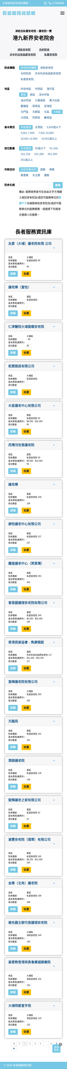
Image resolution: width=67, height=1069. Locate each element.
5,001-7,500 (27, 133)
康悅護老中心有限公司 (24, 524)
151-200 (39, 154)
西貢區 (36, 117)
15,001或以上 (49, 138)
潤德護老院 (16, 760)
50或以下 (40, 148)
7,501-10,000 (46, 133)
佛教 (51, 169)
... (46, 1043)
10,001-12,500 (29, 138)
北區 (46, 111)
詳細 (13, 273)
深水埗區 (44, 94)
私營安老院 (50, 54)
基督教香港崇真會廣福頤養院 (29, 962)
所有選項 (26, 127)
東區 (23, 94)
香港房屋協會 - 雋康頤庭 (26, 642)
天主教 (36, 175)
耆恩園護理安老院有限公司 (27, 603)
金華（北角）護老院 (23, 883)
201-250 (52, 154)
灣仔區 (50, 88)
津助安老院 (24, 49)
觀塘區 (24, 106)
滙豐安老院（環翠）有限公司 (29, 839)
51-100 (54, 148)
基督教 (24, 175)
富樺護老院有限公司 (23, 681)
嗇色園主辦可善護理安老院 (27, 922)
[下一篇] (56, 1043)
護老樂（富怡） (19, 287)
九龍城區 (40, 100)
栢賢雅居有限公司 (21, 366)
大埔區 (57, 111)
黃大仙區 (54, 100)
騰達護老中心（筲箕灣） (26, 563)
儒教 (46, 175)
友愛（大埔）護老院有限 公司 (30, 243)
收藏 (26, 273)
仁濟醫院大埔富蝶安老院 (26, 327)
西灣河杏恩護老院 (21, 445)
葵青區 (36, 106)
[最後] (14, 1048)
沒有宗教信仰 (28, 169)
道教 (42, 169)
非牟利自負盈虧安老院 (23, 54)
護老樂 (13, 484)
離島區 (48, 117)
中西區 (39, 88)
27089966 (58, 3)
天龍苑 (13, 721)
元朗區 (36, 111)
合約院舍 (44, 49)
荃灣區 (48, 106)
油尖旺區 (26, 100)
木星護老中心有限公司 (24, 405)
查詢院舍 (56, 1048)
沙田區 (24, 117)
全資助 (39, 127)
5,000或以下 (54, 127)
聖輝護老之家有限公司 (24, 800)
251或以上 (27, 159)
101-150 (25, 154)
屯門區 (24, 111)
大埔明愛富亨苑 (19, 1006)
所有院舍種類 (28, 67)
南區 (32, 94)
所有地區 (26, 88)
